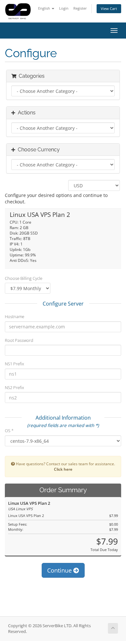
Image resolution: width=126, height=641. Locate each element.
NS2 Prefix (14, 387)
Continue (60, 570)
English (44, 8)
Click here (63, 469)
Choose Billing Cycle (23, 278)
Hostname (14, 316)
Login (63, 8)
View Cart (109, 8)
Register (80, 8)
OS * (9, 430)
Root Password (19, 340)
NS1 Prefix (14, 364)
